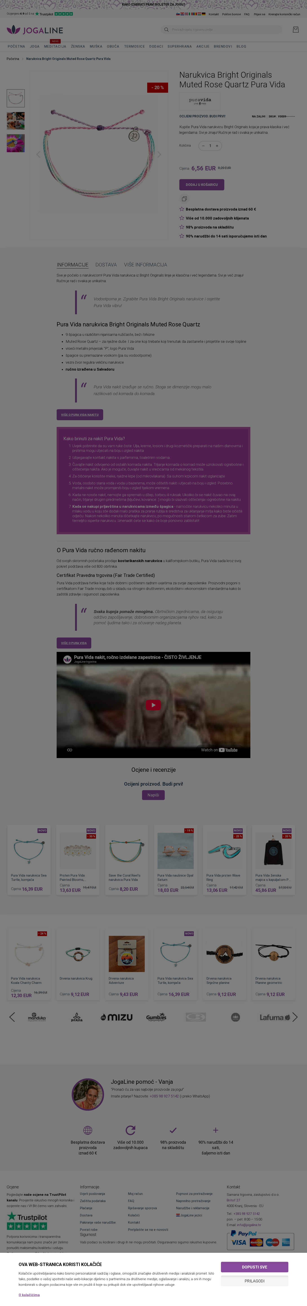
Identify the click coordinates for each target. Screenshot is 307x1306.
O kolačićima (29, 1295)
